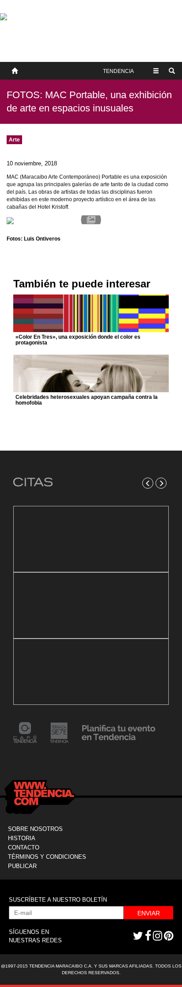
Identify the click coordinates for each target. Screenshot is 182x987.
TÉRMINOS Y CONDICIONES (47, 856)
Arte (14, 140)
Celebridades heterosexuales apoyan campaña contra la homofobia (86, 400)
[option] (91, 605)
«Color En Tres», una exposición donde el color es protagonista (77, 340)
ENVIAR (148, 913)
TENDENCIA (118, 71)
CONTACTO (23, 847)
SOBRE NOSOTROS (35, 829)
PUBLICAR (22, 866)
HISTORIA (21, 838)
